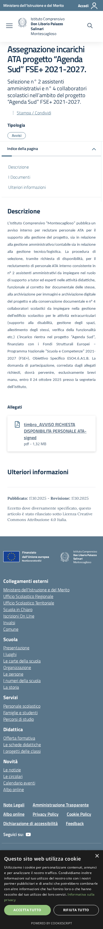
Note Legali (13, 804)
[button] (51, 149)
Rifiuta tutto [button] (76, 910)
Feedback (75, 823)
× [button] (97, 856)
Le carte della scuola (22, 661)
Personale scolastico (21, 706)
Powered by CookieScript (51, 923)
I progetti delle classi (22, 751)
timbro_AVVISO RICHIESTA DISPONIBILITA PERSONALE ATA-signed (55, 431)
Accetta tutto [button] (27, 910)
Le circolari (13, 776)
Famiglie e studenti (20, 712)
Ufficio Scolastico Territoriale (28, 603)
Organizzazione (17, 667)
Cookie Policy (79, 814)
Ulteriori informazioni (27, 187)
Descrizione (18, 167)
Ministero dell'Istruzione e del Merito (36, 589)
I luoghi (9, 654)
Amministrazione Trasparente (61, 804)
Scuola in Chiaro (17, 609)
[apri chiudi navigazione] (9, 26)
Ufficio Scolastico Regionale (28, 596)
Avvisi (16, 135)
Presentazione (16, 647)
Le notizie (12, 769)
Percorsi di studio (18, 719)
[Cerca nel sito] (90, 26)
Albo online (13, 789)
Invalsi (9, 622)
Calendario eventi (19, 783)
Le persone (13, 674)
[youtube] (28, 834)
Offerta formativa (19, 738)
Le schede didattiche (22, 744)
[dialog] (51, 889)
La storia (11, 687)
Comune (10, 629)
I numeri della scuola (22, 680)
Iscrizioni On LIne (18, 616)
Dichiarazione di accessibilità (30, 823)
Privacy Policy (46, 814)
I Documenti (19, 177)
